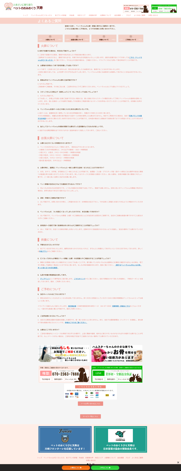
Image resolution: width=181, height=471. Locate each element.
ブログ (128, 15)
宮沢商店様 (72, 306)
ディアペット (45, 279)
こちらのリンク (79, 279)
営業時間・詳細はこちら (121, 306)
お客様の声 (93, 15)
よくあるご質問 (139, 15)
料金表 (71, 15)
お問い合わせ (153, 15)
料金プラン (43, 251)
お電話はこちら (75, 467)
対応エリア (81, 15)
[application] (122, 15)
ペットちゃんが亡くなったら (41, 15)
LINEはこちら (104, 467)
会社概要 (117, 15)
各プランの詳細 (60, 15)
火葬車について (105, 15)
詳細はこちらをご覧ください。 (76, 322)
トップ (25, 15)
